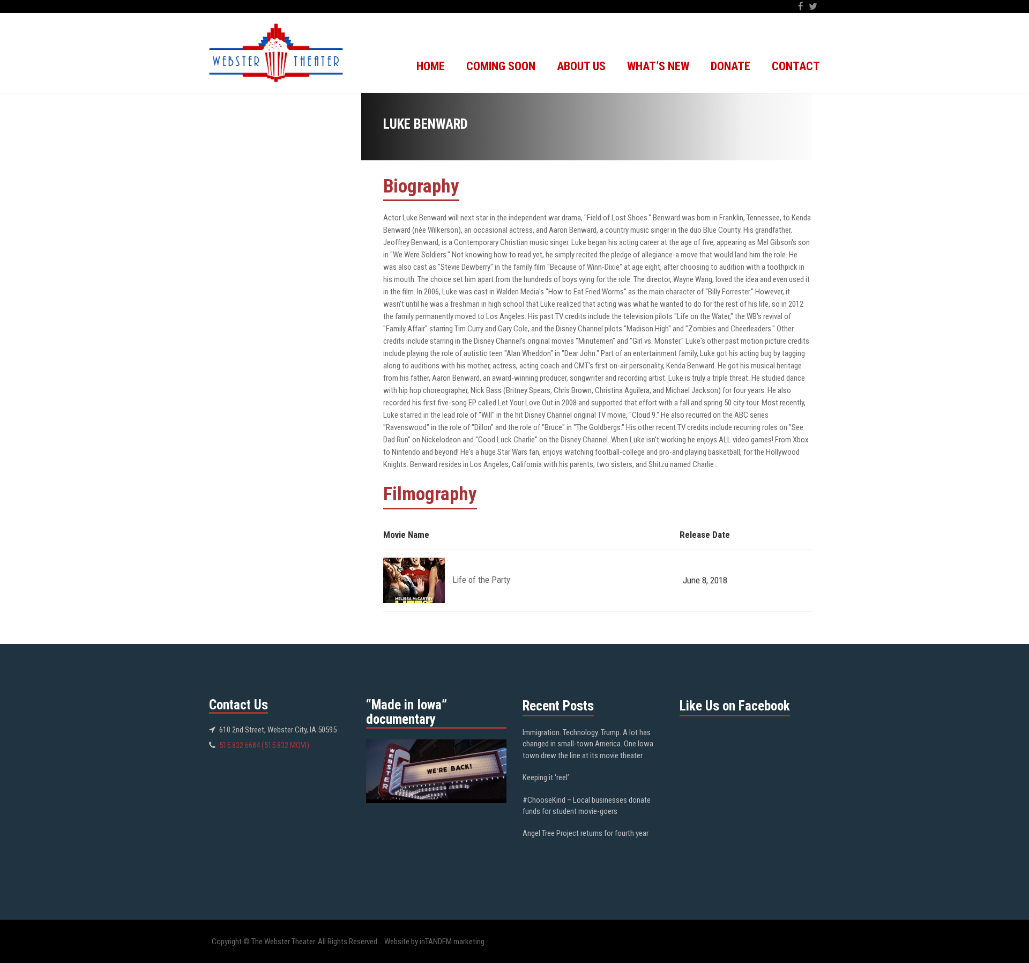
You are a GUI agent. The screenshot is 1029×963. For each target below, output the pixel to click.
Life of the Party (481, 579)
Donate (730, 66)
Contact (796, 66)
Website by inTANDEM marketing (434, 941)
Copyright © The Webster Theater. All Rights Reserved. (295, 941)
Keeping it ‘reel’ (546, 777)
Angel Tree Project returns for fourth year (585, 833)
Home (430, 66)
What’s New (658, 66)
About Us (581, 66)
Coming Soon (500, 66)
